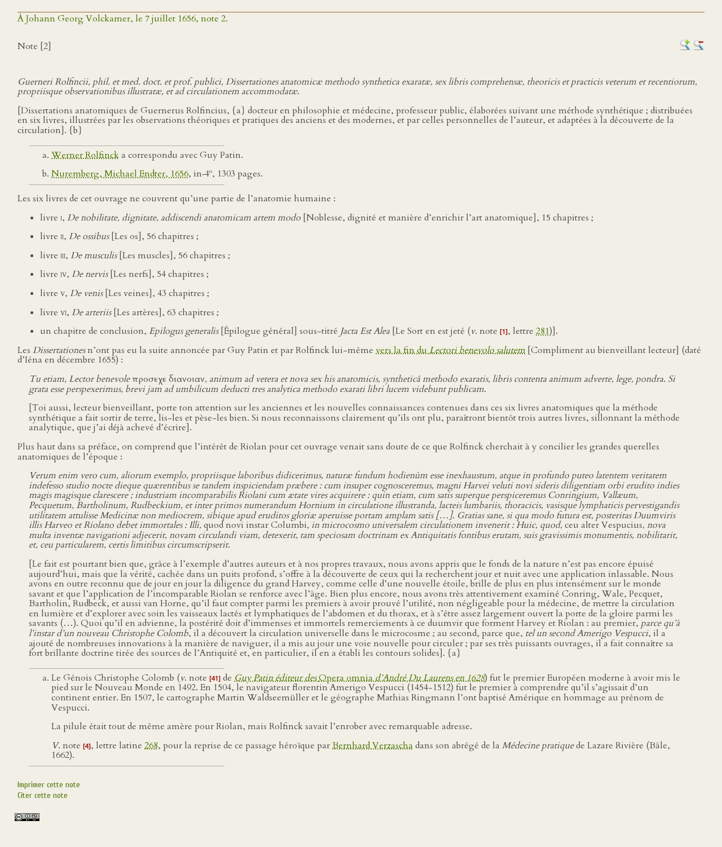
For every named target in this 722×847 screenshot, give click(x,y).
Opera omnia (359, 678)
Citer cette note (42, 795)
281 (542, 331)
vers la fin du (450, 350)
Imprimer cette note (48, 784)
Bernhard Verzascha (372, 745)
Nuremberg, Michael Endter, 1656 (119, 173)
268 (151, 745)
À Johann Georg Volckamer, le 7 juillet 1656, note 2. (122, 18)
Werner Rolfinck (85, 155)
